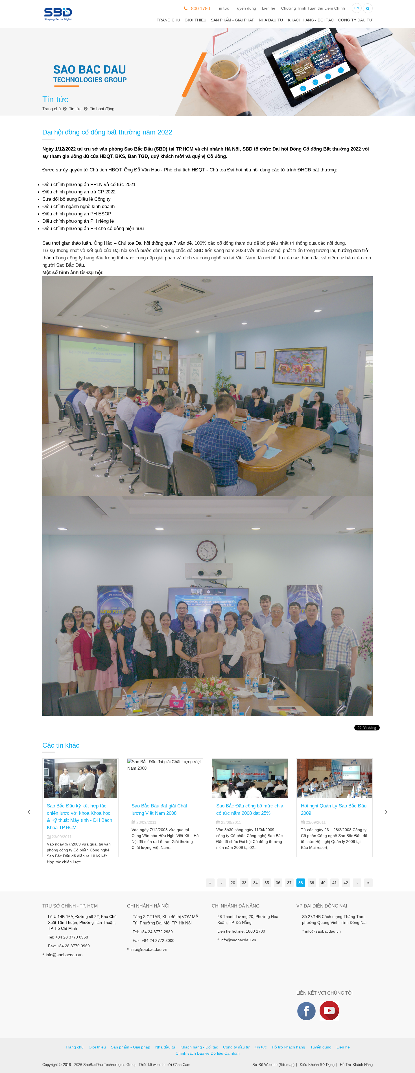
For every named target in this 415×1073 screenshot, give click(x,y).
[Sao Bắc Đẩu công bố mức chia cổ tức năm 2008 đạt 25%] (250, 778)
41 (334, 882)
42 (346, 882)
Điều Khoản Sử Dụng (317, 1065)
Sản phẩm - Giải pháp (232, 20)
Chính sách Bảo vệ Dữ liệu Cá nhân (208, 1053)
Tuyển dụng (245, 8)
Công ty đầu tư (355, 20)
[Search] (368, 8)
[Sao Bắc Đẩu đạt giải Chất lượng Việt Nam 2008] (165, 778)
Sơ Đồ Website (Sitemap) (273, 1065)
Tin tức (223, 8)
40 (323, 882)
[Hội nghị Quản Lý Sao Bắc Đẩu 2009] (334, 778)
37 (289, 882)
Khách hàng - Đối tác (311, 20)
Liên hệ (268, 8)
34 (255, 882)
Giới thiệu (195, 20)
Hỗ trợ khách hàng (288, 1047)
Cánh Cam (181, 1065)
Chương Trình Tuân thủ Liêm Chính (313, 8)
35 (267, 882)
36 (278, 882)
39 (312, 882)
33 (244, 882)
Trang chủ (168, 20)
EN (356, 8)
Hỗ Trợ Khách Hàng (356, 1065)
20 (233, 882)
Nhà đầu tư (271, 20)
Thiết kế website (152, 1065)
